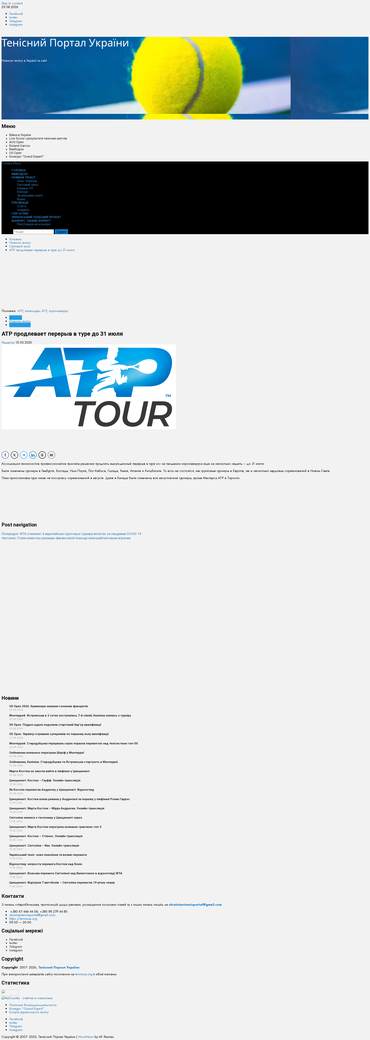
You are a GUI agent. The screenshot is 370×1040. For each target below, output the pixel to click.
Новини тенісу (23, 177)
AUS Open (16, 142)
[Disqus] (185, 588)
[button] (11, 163)
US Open (15, 153)
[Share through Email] (51, 455)
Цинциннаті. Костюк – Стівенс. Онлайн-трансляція (45, 836)
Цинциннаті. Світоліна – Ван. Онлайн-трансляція (44, 845)
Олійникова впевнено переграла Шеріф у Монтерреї (46, 752)
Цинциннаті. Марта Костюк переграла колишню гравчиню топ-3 (55, 827)
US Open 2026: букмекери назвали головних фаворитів (48, 706)
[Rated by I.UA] (10, 994)
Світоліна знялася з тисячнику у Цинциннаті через (45, 817)
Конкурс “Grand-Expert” (26, 156)
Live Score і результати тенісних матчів (38, 138)
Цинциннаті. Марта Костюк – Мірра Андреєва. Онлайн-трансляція (56, 808)
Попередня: (71, 534)
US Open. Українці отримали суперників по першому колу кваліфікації (59, 734)
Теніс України (27, 181)
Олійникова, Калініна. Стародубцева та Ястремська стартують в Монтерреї (63, 762)
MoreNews (86, 1036)
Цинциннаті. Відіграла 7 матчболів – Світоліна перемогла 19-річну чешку (62, 882)
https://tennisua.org (23, 918)
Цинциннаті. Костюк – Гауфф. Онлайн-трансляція (44, 780)
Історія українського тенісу (29, 1012)
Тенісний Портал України (65, 42)
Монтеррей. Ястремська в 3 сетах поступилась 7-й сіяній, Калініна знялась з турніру (70, 715)
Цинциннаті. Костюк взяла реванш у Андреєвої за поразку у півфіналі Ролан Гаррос (69, 799)
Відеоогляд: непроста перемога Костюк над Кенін (45, 864)
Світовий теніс (27, 185)
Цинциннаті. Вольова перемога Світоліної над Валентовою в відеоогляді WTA (65, 873)
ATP (20, 311)
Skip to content (12, 3)
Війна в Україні (20, 135)
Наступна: (66, 538)
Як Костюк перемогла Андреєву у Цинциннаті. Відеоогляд (51, 789)
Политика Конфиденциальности (33, 1005)
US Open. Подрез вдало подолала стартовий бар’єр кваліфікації (55, 724)
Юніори (22, 192)
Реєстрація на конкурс (34, 224)
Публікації (20, 202)
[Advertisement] (117, 92)
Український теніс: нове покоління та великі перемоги (48, 855)
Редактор (9, 342)
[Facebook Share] (5, 455)
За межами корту (30, 195)
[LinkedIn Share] (33, 455)
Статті (21, 206)
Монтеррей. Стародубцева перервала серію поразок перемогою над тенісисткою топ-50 (73, 743)
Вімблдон (16, 149)
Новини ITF (25, 188)
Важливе (15, 317)
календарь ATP (36, 311)
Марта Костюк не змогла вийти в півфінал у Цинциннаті (49, 771)
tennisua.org (83, 974)
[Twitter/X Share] (14, 455)
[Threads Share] (42, 455)
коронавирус (58, 311)
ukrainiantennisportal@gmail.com (32, 915)
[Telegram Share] (23, 455)
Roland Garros (19, 146)
